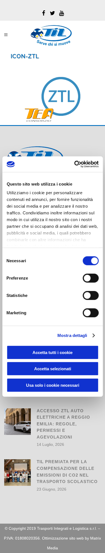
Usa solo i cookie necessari (52, 385)
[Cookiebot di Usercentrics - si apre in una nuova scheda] (75, 164)
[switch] (91, 277)
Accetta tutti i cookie (52, 352)
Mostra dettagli (72, 335)
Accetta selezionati (52, 368)
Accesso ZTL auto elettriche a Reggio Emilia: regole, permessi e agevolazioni (63, 423)
